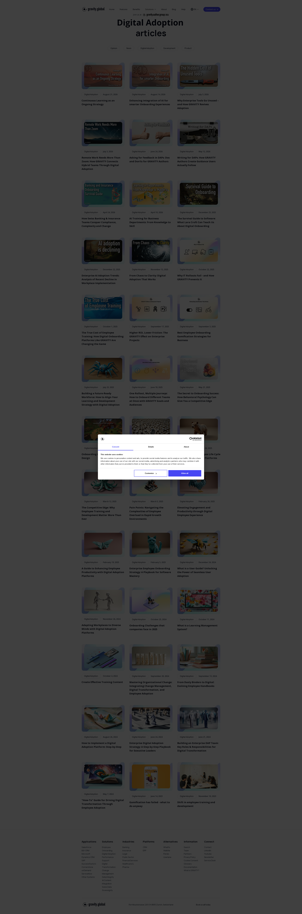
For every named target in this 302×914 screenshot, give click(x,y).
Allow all (184, 473)
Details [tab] (151, 447)
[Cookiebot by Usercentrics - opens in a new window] (191, 439)
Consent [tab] (115, 447)
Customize (149, 473)
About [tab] (186, 447)
